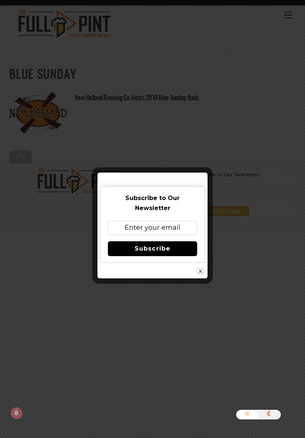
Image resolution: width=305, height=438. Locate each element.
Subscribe (152, 248)
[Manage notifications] (16, 413)
